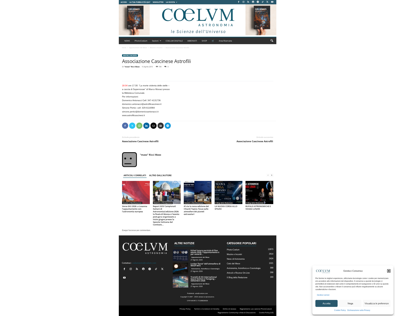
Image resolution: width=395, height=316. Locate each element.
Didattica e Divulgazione (163, 203)
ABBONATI (192, 40)
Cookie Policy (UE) (266, 312)
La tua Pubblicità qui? (139, 2)
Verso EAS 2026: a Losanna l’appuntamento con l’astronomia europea (134, 209)
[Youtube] (272, 2)
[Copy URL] (182, 126)
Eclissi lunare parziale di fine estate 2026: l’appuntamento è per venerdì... (205, 252)
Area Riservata (225, 40)
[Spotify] (253, 2)
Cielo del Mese (233, 263)
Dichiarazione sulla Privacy (358, 310)
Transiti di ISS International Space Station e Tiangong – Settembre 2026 (204, 279)
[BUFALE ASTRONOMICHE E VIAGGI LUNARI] (259, 192)
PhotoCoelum (141, 40)
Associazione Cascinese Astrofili (140, 141)
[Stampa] (161, 126)
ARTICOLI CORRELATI (135, 175)
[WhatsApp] (139, 126)
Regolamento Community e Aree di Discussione (237, 312)
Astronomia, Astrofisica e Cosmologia (205, 269)
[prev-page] (268, 175)
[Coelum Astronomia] (197, 19)
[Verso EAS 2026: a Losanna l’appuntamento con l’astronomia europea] (136, 192)
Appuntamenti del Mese (138, 47)
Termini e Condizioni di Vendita (206, 309)
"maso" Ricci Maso (132, 66)
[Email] (153, 126)
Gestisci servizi (323, 295)
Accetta (326, 303)
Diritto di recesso (229, 309)
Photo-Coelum (233, 250)
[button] (388, 270)
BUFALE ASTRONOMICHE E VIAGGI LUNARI (258, 207)
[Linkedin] (146, 126)
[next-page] (271, 175)
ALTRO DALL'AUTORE (160, 175)
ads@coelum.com (201, 293)
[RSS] (248, 2)
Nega (350, 303)
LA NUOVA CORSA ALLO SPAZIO (226, 207)
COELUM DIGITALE (174, 40)
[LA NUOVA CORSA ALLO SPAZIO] (228, 192)
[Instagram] (243, 2)
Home (124, 47)
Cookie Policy (340, 310)
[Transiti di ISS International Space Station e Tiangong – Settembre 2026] (180, 282)
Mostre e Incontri (156, 47)
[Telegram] (258, 2)
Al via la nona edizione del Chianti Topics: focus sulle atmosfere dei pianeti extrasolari (196, 210)
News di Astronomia (236, 259)
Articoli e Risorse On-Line (238, 273)
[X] (267, 2)
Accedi (124, 2)
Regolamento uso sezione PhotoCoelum (256, 309)
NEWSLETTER (158, 2)
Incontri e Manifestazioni (132, 203)
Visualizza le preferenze (377, 303)
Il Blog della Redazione (224, 203)
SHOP (204, 40)
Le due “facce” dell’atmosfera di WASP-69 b (205, 264)
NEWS (127, 40)
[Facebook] (239, 2)
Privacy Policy (185, 309)
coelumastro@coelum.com (144, 263)
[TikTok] (262, 2)
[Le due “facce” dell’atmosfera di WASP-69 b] (180, 268)
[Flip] (175, 126)
